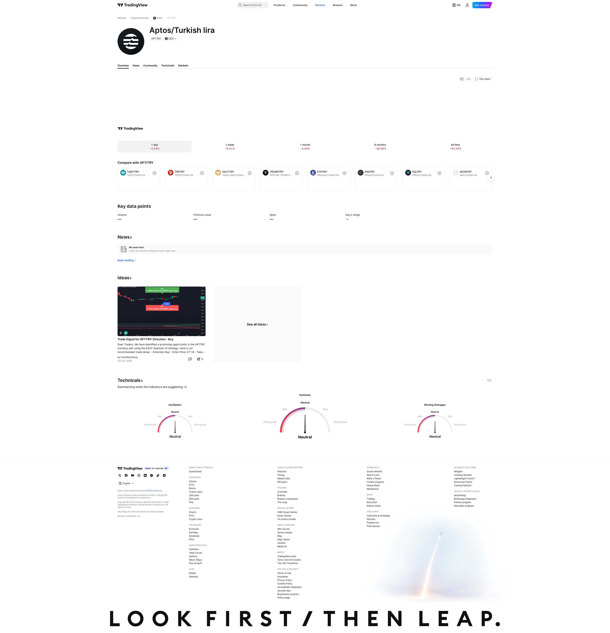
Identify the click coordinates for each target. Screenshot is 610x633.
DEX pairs (194, 498)
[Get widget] (468, 79)
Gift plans (282, 482)
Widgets (458, 471)
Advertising (460, 495)
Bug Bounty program (288, 594)
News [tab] (136, 65)
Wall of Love (373, 475)
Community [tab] (150, 65)
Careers (281, 543)
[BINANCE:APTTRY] (121, 333)
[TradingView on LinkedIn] (145, 475)
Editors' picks (374, 505)
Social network (374, 471)
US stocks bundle (286, 519)
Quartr (160, 511)
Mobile (192, 573)
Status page (283, 597)
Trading (371, 498)
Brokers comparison (287, 498)
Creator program (375, 482)
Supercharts (195, 471)
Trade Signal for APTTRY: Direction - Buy (145, 339)
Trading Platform (462, 485)
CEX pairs (194, 495)
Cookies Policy (284, 583)
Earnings (193, 532)
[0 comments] (190, 359)
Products (279, 5)
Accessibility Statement (289, 587)
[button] (287, 5)
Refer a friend (374, 478)
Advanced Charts (463, 482)
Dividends (194, 536)
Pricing (281, 475)
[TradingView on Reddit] (164, 475)
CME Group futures (287, 512)
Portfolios (194, 549)
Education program (464, 505)
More (353, 5)
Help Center (283, 539)
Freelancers (373, 522)
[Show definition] (128, 214)
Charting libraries (463, 475)
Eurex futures (284, 515)
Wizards (371, 519)
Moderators (373, 488)
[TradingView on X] (120, 475)
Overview (282, 491)
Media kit (282, 546)
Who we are (283, 529)
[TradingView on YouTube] (132, 475)
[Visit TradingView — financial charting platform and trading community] (130, 128)
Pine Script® (195, 563)
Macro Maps (195, 559)
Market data (283, 478)
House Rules (373, 485)
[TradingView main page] (133, 5)
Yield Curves (195, 552)
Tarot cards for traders (289, 559)
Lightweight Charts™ (464, 478)
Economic (194, 529)
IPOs (191, 539)
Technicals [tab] (167, 65)
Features (281, 471)
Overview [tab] (123, 65)
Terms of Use (284, 573)
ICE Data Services (154, 490)
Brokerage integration (465, 498)
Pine (191, 502)
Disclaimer (282, 576)
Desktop (193, 576)
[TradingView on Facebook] (126, 475)
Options (193, 556)
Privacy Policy (284, 580)
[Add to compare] (154, 173)
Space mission (284, 532)
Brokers (338, 5)
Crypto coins (195, 491)
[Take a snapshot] (461, 79)
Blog (279, 536)
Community (300, 5)
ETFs (191, 484)
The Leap (282, 502)
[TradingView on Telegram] (151, 475)
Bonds (192, 488)
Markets (320, 5)
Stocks (192, 481)
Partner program (462, 502)
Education (372, 502)
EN (458, 5)
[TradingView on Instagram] (139, 475)
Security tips (283, 590)
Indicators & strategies (378, 515)
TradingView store (286, 556)
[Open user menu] (467, 5)
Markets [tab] (183, 65)
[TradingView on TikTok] (158, 475)
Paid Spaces (373, 526)
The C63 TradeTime (287, 563)
